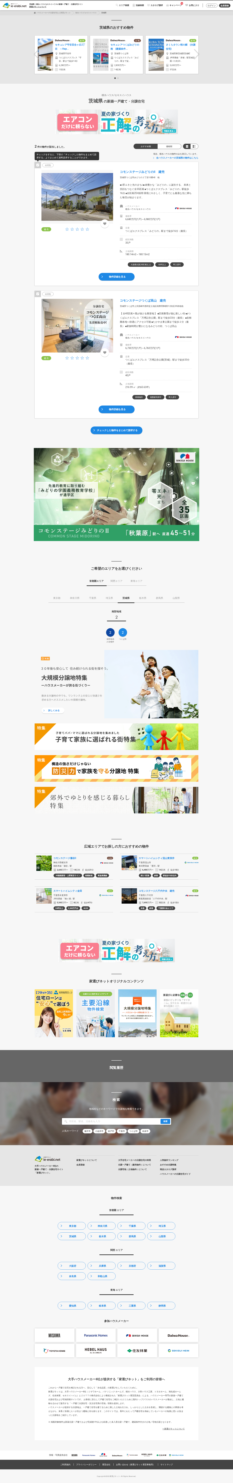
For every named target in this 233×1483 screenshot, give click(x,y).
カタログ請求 (157, 5)
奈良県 (72, 1276)
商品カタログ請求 (168, 1169)
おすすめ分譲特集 (168, 1165)
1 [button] (115, 78)
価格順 (169, 146)
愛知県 (72, 1305)
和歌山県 (102, 1276)
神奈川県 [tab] (74, 598)
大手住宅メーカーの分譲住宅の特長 (134, 1160)
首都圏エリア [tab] (96, 581)
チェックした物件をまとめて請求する (117, 430)
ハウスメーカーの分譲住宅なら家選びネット (54, 13)
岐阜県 (102, 1305)
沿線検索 (140, 5)
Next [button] (197, 54)
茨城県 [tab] (126, 598)
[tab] (116, 615)
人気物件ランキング (169, 1160)
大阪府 (72, 1265)
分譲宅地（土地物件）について (132, 1169)
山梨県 (162, 1236)
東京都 (72, 1226)
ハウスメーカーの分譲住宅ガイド (175, 1174)
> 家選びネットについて (174, 1429)
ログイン (212, 5)
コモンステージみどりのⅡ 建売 (142, 172)
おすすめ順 (146, 146)
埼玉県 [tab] (109, 598)
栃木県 (102, 1236)
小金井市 (99, 1131)
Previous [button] (36, 54)
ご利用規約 (65, 1464)
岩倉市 (145, 1131)
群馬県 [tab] (159, 598)
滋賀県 (162, 1265)
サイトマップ (167, 1464)
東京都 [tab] (56, 598)
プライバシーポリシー (86, 1464)
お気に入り (194, 5)
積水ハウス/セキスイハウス (86, 13)
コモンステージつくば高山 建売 (143, 300)
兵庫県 (102, 1265)
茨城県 (72, 1236)
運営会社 (106, 1464)
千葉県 (132, 1226)
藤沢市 (87, 1131)
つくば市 (133, 1131)
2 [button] (118, 78)
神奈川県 (102, 1226)
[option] (61, 55)
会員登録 (225, 5)
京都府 (132, 1265)
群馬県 (132, 1236)
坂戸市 (111, 1131)
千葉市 (122, 1131)
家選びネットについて (37, 7)
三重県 (132, 1305)
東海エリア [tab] (136, 581)
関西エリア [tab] (116, 581)
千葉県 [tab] (92, 598)
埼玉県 (162, 1226)
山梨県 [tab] (176, 598)
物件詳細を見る (117, 276)
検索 (165, 1121)
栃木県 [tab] (142, 598)
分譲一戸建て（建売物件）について (134, 1165)
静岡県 (162, 1305)
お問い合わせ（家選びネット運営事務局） (135, 1464)
